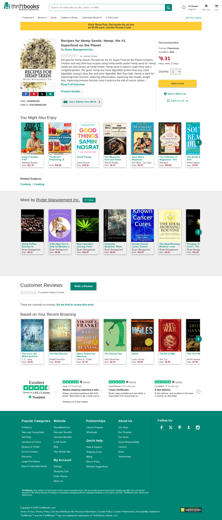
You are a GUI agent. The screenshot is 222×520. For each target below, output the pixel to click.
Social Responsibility (128, 442)
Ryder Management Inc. (79, 49)
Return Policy (93, 461)
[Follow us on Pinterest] (180, 427)
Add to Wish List (177, 94)
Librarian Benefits (63, 437)
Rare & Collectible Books (34, 466)
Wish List (58, 481)
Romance (27, 456)
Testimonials (124, 456)
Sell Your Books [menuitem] (194, 17)
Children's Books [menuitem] (69, 17)
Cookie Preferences (124, 511)
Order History (60, 476)
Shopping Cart (61, 471)
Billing (89, 456)
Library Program (94, 427)
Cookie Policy (105, 511)
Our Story (123, 427)
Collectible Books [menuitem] (91, 17)
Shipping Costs (94, 452)
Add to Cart (177, 83)
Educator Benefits (63, 432)
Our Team (123, 437)
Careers (122, 447)
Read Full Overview (73, 84)
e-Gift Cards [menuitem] (112, 17)
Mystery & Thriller (31, 447)
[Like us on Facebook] (161, 427)
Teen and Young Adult (33, 432)
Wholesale (91, 432)
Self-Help (26, 437)
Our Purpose (124, 432)
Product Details (70, 91)
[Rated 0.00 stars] (69, 56)
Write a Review (83, 286)
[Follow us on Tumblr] (189, 427)
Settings (58, 466)
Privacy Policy (43, 511)
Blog (56, 447)
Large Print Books (31, 461)
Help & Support (94, 447)
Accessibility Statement (148, 511)
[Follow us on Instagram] (198, 427)
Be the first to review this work (75, 304)
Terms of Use (27, 511)
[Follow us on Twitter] (171, 427)
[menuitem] (193, 7)
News (121, 451)
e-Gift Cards (60, 442)
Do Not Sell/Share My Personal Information (74, 511)
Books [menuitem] (41, 17)
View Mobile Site (62, 451)
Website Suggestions (97, 466)
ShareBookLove (62, 427)
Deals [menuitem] (54, 17)
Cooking (25, 184)
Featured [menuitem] (27, 17)
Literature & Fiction (31, 442)
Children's (27, 427)
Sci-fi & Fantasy (30, 451)
